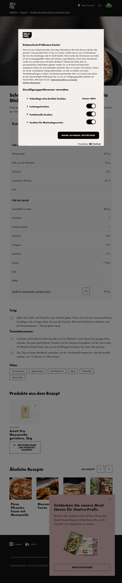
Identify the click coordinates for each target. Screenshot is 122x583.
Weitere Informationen (31, 82)
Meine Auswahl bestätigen (78, 135)
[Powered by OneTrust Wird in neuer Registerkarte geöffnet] (89, 144)
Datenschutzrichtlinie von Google (64, 79)
